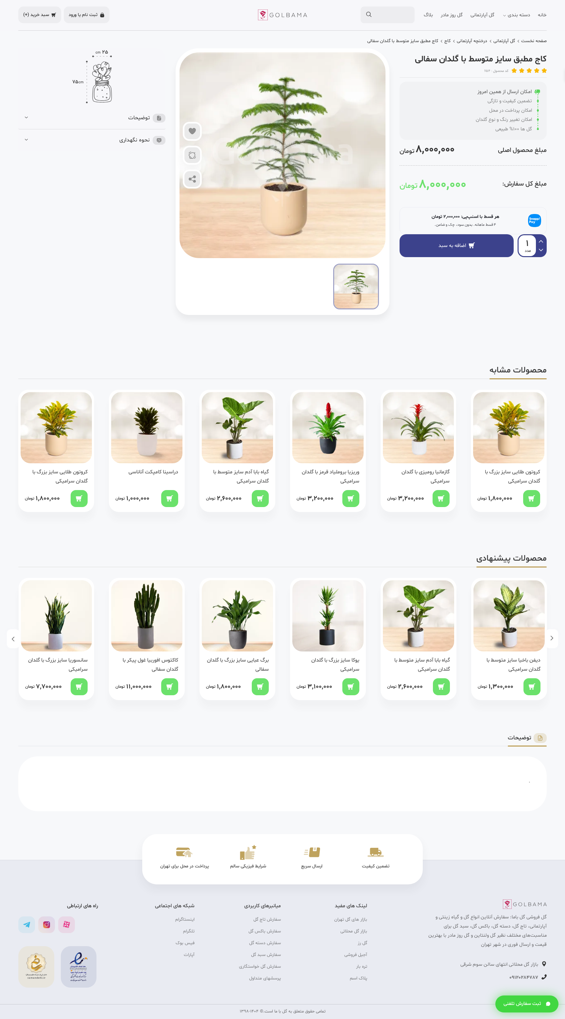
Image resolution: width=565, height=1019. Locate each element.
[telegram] (26, 924)
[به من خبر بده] (192, 155)
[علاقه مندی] (192, 131)
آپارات (189, 955)
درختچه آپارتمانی (472, 41)
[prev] (541, 251)
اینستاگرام (185, 919)
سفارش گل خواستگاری (260, 966)
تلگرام (189, 931)
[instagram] (46, 924)
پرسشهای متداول (265, 978)
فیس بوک (185, 943)
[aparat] (66, 924)
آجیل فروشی (355, 955)
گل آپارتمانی (504, 41)
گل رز (362, 943)
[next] (541, 240)
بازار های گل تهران (350, 919)
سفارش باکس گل (264, 931)
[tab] (95, 118)
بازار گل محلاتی (353, 931)
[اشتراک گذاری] (192, 179)
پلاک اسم (358, 978)
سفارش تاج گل (267, 919)
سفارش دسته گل (265, 943)
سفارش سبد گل (266, 955)
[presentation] (551, 638)
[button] (95, 118)
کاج (447, 41)
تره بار (361, 966)
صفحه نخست (534, 41)
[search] (369, 15)
